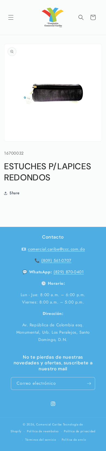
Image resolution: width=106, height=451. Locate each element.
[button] (11, 17)
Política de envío (74, 439)
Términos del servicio (40, 439)
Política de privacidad (79, 431)
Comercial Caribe (49, 424)
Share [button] (15, 193)
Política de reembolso (43, 431)
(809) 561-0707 (56, 261)
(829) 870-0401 (69, 272)
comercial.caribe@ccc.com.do (56, 249)
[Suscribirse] (89, 383)
